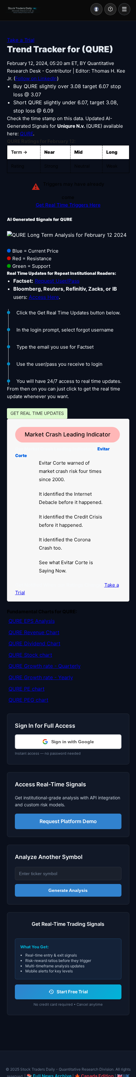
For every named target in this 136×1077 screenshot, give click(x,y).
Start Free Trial (72, 991)
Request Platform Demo (68, 821)
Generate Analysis (68, 890)
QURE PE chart (27, 689)
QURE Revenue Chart (34, 632)
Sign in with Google (72, 741)
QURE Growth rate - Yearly (41, 677)
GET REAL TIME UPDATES (37, 413)
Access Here (44, 297)
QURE (26, 134)
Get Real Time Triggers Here (68, 205)
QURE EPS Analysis (32, 621)
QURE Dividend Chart (34, 643)
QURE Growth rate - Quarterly (45, 666)
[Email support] (110, 9)
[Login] (96, 9)
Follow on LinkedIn (36, 78)
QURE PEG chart (28, 700)
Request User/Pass (57, 281)
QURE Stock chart (30, 655)
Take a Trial (20, 40)
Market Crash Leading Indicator (67, 434)
